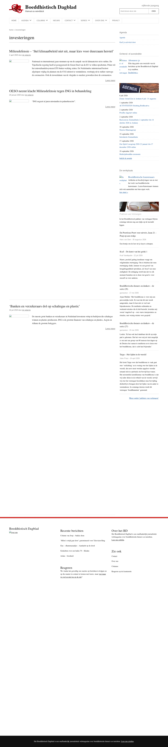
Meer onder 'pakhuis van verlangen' (144, 398)
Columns (115, 566)
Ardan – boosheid (67, 556)
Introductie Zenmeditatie (128, 137)
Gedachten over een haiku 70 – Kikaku (74, 550)
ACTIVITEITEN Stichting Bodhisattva (134, 105)
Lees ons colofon (118, 540)
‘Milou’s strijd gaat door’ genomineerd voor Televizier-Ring (82, 540)
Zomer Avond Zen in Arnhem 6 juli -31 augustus (137, 98)
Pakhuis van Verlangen (130, 214)
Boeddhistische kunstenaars (141, 176)
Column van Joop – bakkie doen (72, 535)
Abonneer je (134, 60)
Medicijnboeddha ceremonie (129, 154)
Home (11, 30)
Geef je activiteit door (127, 42)
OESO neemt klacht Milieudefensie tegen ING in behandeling (50, 91)
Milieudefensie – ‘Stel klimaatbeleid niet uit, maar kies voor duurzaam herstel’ (61, 51)
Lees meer (110, 80)
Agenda (122, 37)
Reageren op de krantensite (122, 571)
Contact (114, 556)
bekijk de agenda (125, 158)
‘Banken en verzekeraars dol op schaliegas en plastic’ (44, 306)
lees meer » (123, 192)
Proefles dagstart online (128, 112)
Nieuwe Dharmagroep (127, 130)
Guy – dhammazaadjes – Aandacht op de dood (77, 545)
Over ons (115, 561)
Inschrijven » (133, 72)
